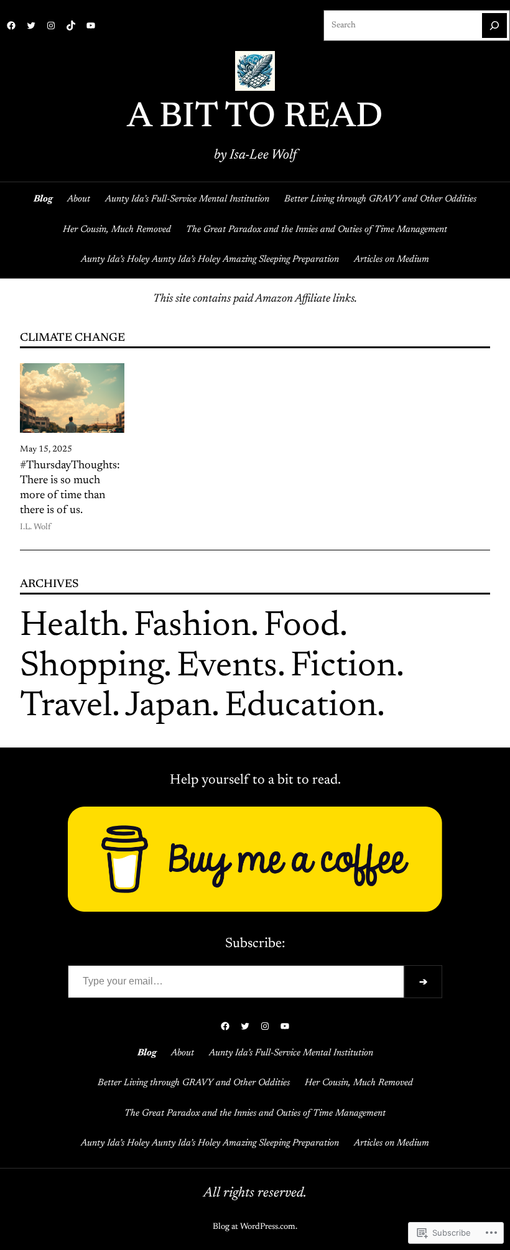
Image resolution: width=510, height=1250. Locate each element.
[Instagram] (51, 25)
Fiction (343, 667)
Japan (168, 707)
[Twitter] (31, 25)
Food (302, 626)
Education (301, 707)
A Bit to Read (255, 118)
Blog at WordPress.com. (255, 1227)
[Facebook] (11, 25)
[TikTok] (71, 25)
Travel (66, 707)
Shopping (92, 667)
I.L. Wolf (35, 527)
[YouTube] (91, 25)
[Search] (494, 25)
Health (70, 626)
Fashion (192, 626)
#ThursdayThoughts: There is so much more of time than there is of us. (70, 488)
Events (227, 667)
